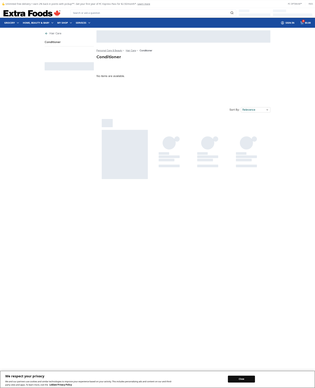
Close (241, 378)
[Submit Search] (232, 12)
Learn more (143, 3)
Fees (311, 4)
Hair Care (55, 33)
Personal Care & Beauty (109, 50)
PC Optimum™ (295, 4)
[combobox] (153, 13)
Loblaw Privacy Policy (60, 384)
